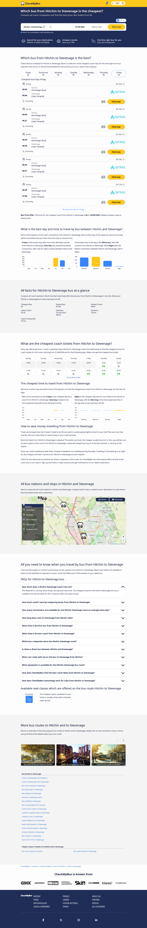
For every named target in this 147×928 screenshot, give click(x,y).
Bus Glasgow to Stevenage (31, 793)
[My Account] (106, 3)
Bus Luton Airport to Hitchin (32, 851)
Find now (116, 101)
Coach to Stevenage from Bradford (34, 778)
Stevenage (118, 500)
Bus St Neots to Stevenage (31, 836)
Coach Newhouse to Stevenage (33, 820)
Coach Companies (41, 906)
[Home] (30, 3)
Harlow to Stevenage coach (32, 797)
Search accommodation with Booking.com (38, 32)
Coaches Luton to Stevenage (32, 817)
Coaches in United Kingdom (41, 866)
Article (95, 903)
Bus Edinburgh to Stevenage (32, 790)
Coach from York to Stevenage (33, 840)
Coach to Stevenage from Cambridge (35, 782)
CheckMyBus (25, 866)
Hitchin (103, 500)
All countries (98, 906)
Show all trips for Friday (74, 209)
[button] (44, 497)
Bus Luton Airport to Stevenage (85, 851)
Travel (66, 906)
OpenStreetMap (113, 544)
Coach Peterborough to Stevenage (34, 828)
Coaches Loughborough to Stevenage (36, 813)
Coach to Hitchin (59, 866)
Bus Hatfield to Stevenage (31, 801)
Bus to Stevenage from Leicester (33, 805)
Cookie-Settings (70, 903)
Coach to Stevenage (74, 866)
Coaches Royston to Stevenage (33, 832)
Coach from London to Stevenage (34, 809)
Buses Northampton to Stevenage (34, 824)
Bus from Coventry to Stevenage (33, 786)
